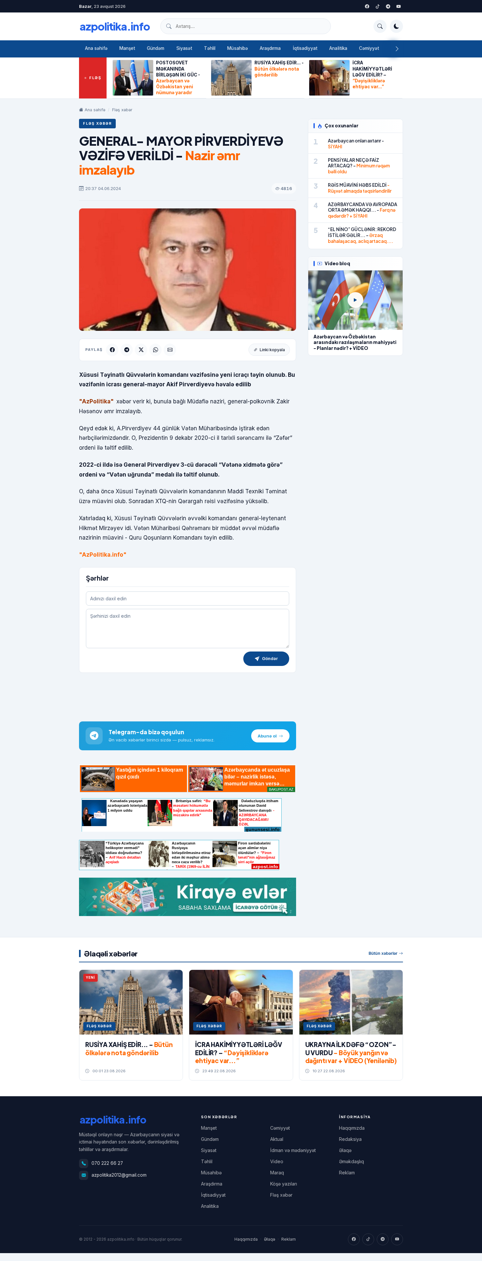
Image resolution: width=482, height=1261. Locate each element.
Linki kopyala (272, 349)
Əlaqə (345, 1150)
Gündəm (155, 48)
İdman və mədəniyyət (293, 1150)
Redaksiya (350, 1139)
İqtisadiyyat (305, 48)
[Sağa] (397, 48)
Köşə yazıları (283, 1183)
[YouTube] (398, 6)
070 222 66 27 (107, 1163)
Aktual (276, 1139)
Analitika (338, 48)
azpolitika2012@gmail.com (119, 1175)
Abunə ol (267, 735)
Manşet (127, 48)
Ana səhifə (96, 48)
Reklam (347, 1172)
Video (276, 1161)
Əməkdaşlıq (351, 1161)
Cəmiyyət (369, 48)
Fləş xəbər (122, 109)
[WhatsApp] (155, 350)
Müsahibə (237, 48)
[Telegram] (387, 6)
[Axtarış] (380, 26)
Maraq (277, 1172)
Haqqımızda (352, 1128)
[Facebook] (367, 6)
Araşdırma (270, 48)
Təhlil (209, 48)
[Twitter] (377, 6)
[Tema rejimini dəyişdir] (396, 26)
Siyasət (184, 48)
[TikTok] (368, 1239)
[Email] (170, 350)
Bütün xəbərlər (383, 953)
